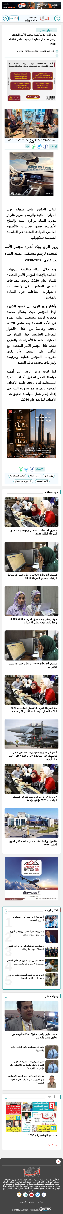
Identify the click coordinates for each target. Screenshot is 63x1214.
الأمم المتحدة (42, 481)
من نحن (40, 1202)
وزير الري (49, 476)
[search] (6, 18)
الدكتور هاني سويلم (23, 481)
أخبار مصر (46, 30)
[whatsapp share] (33, 146)
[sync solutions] (45, 1209)
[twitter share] (39, 146)
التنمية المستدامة (17, 476)
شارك (52, 146)
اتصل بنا (23, 1202)
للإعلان (31, 1202)
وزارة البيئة (34, 476)
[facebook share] (45, 146)
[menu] (57, 18)
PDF (12, 18)
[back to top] (58, 1161)
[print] (27, 146)
